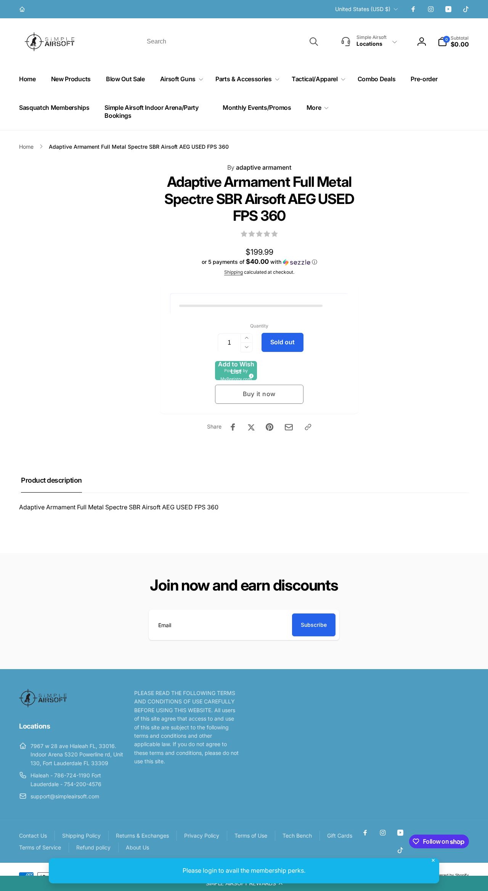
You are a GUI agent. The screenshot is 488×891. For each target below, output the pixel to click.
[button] (244, 883)
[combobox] (231, 41)
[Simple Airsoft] (43, 705)
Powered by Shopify (450, 875)
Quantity (259, 325)
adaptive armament (259, 167)
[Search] (313, 41)
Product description (51, 480)
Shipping (233, 272)
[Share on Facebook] (233, 427)
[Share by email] (289, 427)
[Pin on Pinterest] (269, 427)
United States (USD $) (362, 9)
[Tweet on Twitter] (251, 427)
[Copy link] (308, 427)
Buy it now (259, 394)
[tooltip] (250, 374)
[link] (23, 9)
